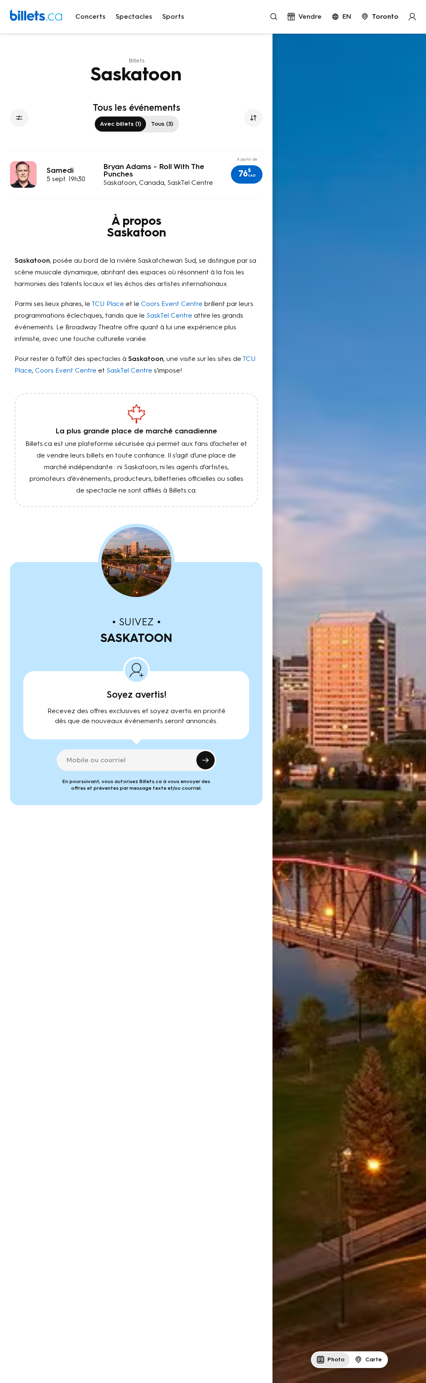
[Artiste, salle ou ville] (273, 16)
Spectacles (134, 16)
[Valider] (205, 760)
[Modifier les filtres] (19, 118)
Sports (173, 16)
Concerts (90, 16)
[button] (247, 174)
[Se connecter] (412, 16)
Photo (335, 1359)
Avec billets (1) (120, 123)
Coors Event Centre (172, 304)
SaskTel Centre (169, 315)
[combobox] (380, 16)
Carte (373, 1359)
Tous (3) (162, 123)
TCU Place (108, 304)
